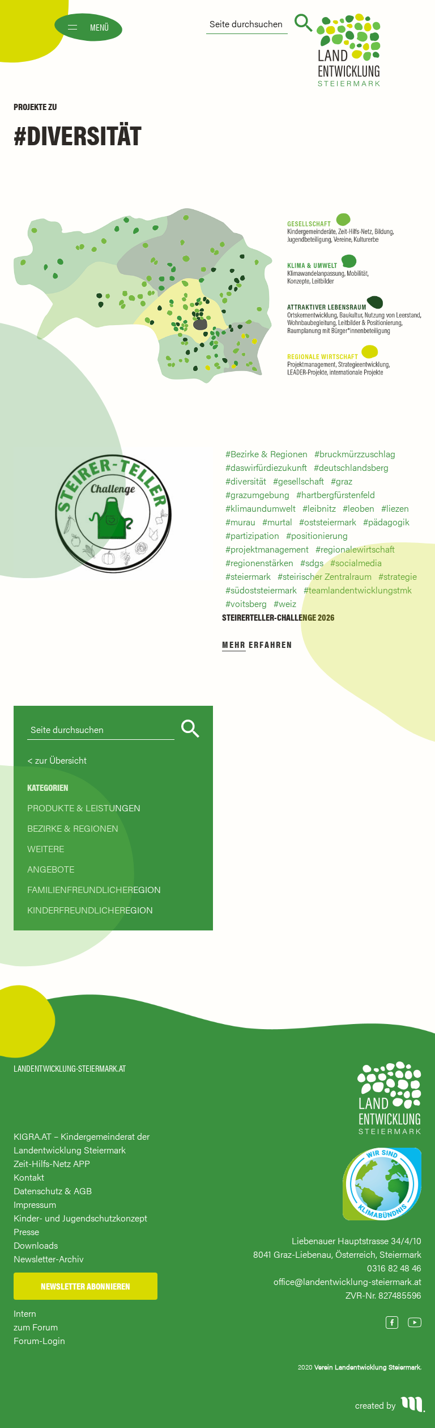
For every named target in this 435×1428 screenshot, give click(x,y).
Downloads (36, 1245)
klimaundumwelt (263, 508)
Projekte (30, 106)
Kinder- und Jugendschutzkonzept (80, 1217)
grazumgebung (260, 494)
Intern (25, 1313)
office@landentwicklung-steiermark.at (347, 1281)
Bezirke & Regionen (269, 453)
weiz (287, 603)
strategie (400, 576)
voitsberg (249, 603)
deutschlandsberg (354, 467)
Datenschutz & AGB (53, 1190)
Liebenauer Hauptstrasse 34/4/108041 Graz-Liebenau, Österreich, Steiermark (337, 1247)
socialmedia (358, 562)
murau (243, 521)
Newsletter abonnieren (85, 1285)
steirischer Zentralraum (327, 576)
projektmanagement (270, 548)
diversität (248, 480)
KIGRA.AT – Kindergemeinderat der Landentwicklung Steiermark (82, 1143)
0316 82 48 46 (394, 1267)
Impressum (35, 1204)
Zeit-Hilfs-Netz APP (52, 1163)
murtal (279, 521)
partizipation (255, 535)
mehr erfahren (257, 644)
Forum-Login (39, 1340)
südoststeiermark (264, 589)
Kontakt (29, 1176)
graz (344, 480)
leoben (361, 508)
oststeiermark (330, 521)
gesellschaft (301, 480)
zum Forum (36, 1326)
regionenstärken (262, 562)
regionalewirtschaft (358, 548)
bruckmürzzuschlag (357, 453)
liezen (397, 508)
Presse (26, 1231)
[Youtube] (414, 1322)
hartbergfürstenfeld (338, 494)
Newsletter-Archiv (49, 1258)
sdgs (314, 562)
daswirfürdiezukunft (269, 467)
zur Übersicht (61, 759)
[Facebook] (392, 1322)
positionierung (319, 535)
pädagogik (389, 521)
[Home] (389, 1103)
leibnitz (322, 508)
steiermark (251, 576)
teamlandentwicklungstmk (360, 589)
